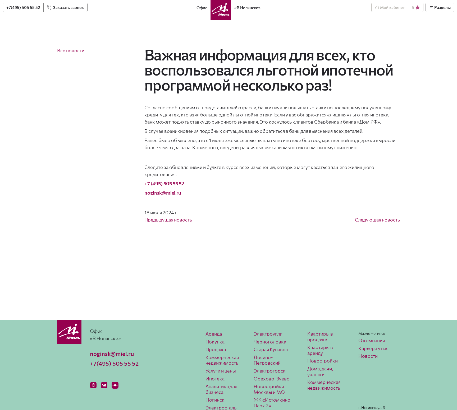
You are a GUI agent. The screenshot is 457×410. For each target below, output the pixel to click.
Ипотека (215, 378)
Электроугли (268, 334)
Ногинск (215, 400)
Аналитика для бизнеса (221, 389)
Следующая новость (377, 220)
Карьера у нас (373, 348)
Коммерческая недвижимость (222, 360)
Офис (201, 7)
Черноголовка (270, 342)
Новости (368, 356)
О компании (371, 340)
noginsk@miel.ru (112, 353)
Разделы (442, 7)
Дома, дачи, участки (320, 371)
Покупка (215, 342)
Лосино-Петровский (267, 360)
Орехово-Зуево (272, 378)
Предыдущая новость (168, 220)
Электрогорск (270, 371)
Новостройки (322, 361)
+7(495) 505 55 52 (23, 7)
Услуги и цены (220, 371)
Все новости (70, 50)
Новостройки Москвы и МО (269, 389)
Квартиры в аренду (320, 350)
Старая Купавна (271, 349)
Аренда (213, 334)
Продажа (215, 349)
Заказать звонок (68, 7)
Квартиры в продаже (320, 336)
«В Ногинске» (247, 7)
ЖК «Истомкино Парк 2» (272, 402)
